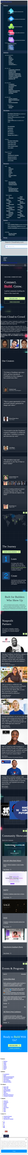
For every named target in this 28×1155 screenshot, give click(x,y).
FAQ (4, 1069)
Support (5, 257)
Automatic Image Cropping (9, 199)
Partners (5, 220)
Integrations (10, 48)
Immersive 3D (12, 78)
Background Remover (8, 1094)
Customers (5, 1102)
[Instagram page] (3, 1125)
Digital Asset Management (10, 207)
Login (4, 260)
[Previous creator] (24, 513)
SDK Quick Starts (12, 142)
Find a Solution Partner (18, 224)
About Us (5, 1101)
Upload (9, 153)
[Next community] (26, 831)
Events (5, 1104)
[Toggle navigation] (25, 265)
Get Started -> (11, 133)
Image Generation (20, 197)
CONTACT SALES (5, 262)
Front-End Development (9, 214)
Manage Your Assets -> (13, 135)
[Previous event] (24, 964)
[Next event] (26, 964)
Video (15, 12)
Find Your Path (15, 302)
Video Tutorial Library (13, 146)
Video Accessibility (20, 206)
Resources (6, 163)
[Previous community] (24, 831)
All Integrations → (13, 64)
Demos (9, 46)
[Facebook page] (3, 1124)
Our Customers (6, 1080)
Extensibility (10, 49)
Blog (4, 1108)
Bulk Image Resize (10, 205)
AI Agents (11, 93)
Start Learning (14, 1048)
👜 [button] (4, 992)
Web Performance (20, 214)
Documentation (11, 126)
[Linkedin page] (3, 1122)
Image (16, 19)
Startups (10, 107)
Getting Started (6, 1089)
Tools (10, 176)
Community (10, 129)
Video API (16, 121)
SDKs (4, 1092)
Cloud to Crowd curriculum (18, 567)
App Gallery (10, 147)
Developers (6, 110)
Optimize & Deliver (12, 158)
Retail (4, 1075)
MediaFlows (16, 33)
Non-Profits (6, 1079)
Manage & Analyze (12, 157)
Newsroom (5, 1107)
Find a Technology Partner (17, 226)
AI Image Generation (8, 1096)
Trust (4, 1111)
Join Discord (13, 298)
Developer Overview (16, 114)
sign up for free (13, 262)
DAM (4, 1065)
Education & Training (13, 191)
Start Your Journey (10, 551)
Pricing (5, 237)
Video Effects (20, 209)
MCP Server (10, 131)
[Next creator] (26, 513)
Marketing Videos (21, 200)
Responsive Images (21, 203)
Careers (5, 1106)
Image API (16, 117)
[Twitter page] (3, 1121)
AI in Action (10, 160)
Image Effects (8, 217)
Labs (4, 1110)
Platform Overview (12, 43)
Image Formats (8, 202)
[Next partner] (26, 634)
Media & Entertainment (14, 99)
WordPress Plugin (21, 217)
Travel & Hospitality (13, 102)
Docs (4, 259)
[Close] (26, 1139)
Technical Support (13, 184)
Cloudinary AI (11, 45)
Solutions (5, 52)
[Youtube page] (4, 1127)
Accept (14, 1151)
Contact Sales (6, 1117)
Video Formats (20, 211)
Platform (5, 5)
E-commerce (6, 1074)
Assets (15, 26)
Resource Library (7, 1082)
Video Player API (12, 144)
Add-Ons (5, 1093)
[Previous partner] (24, 634)
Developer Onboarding (13, 140)
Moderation (16, 40)
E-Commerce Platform (10, 210)
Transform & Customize (13, 155)
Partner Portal (12, 234)
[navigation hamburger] (1, 3)
